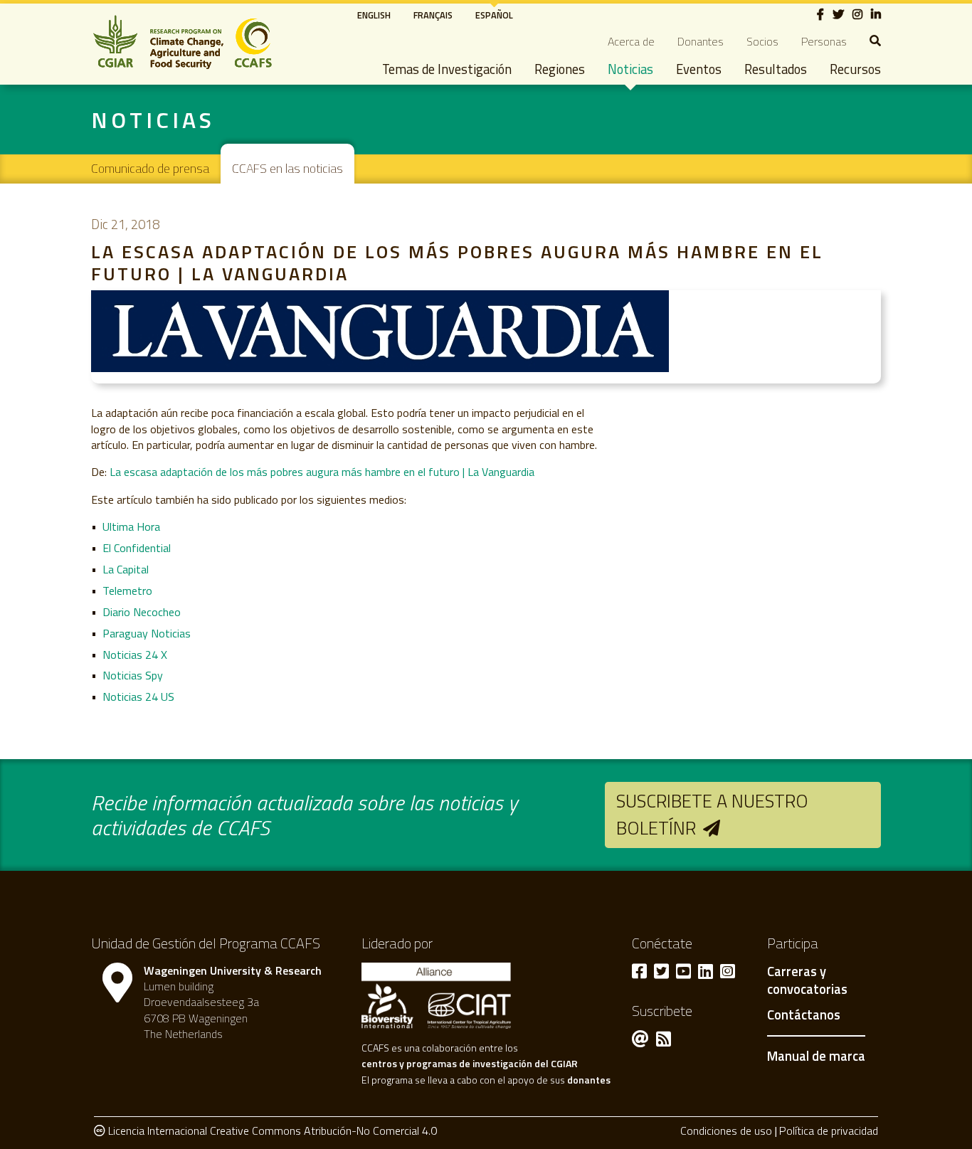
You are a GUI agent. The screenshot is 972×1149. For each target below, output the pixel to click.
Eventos (699, 69)
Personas (824, 41)
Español (494, 15)
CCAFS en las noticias (287, 168)
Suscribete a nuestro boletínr (712, 814)
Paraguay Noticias (146, 633)
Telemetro (127, 590)
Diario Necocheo (141, 611)
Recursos (855, 69)
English (374, 15)
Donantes (700, 41)
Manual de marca (816, 1056)
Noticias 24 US (138, 696)
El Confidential (136, 547)
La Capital (125, 569)
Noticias (630, 69)
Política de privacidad (828, 1130)
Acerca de (631, 41)
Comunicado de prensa (150, 168)
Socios (762, 41)
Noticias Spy (132, 675)
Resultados (775, 69)
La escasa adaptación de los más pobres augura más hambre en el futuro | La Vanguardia (322, 471)
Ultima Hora (131, 526)
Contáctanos (803, 1015)
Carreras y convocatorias (807, 981)
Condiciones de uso (726, 1130)
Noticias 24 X (134, 654)
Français (433, 15)
